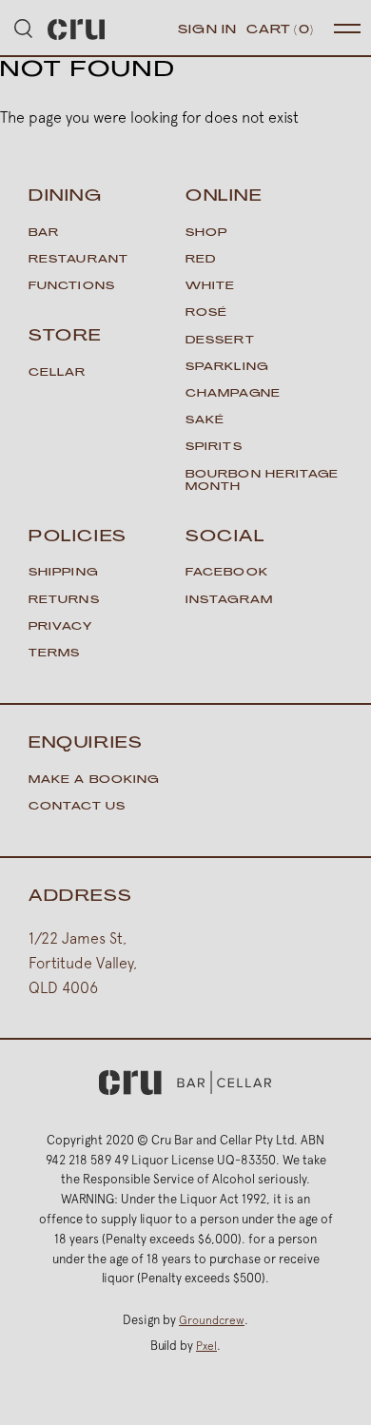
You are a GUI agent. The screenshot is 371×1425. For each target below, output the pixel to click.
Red (201, 260)
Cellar (58, 373)
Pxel (206, 1346)
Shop (206, 233)
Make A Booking (94, 780)
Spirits (214, 447)
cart (280, 30)
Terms (55, 654)
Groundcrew (211, 1320)
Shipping (63, 573)
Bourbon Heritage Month (263, 481)
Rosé (206, 313)
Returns (64, 600)
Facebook (227, 573)
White (211, 287)
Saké (205, 421)
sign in (207, 30)
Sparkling (227, 367)
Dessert (220, 341)
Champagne (233, 394)
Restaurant (78, 260)
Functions (72, 287)
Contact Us (77, 807)
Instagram (229, 600)
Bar (44, 233)
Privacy (60, 627)
